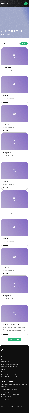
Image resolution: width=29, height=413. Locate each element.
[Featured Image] (14, 56)
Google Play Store (7, 399)
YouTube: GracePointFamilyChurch (11, 394)
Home (2, 34)
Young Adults (7, 67)
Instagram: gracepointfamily (9, 392)
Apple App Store (7, 396)
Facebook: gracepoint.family (10, 389)
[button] (25, 407)
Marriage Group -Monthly (11, 324)
